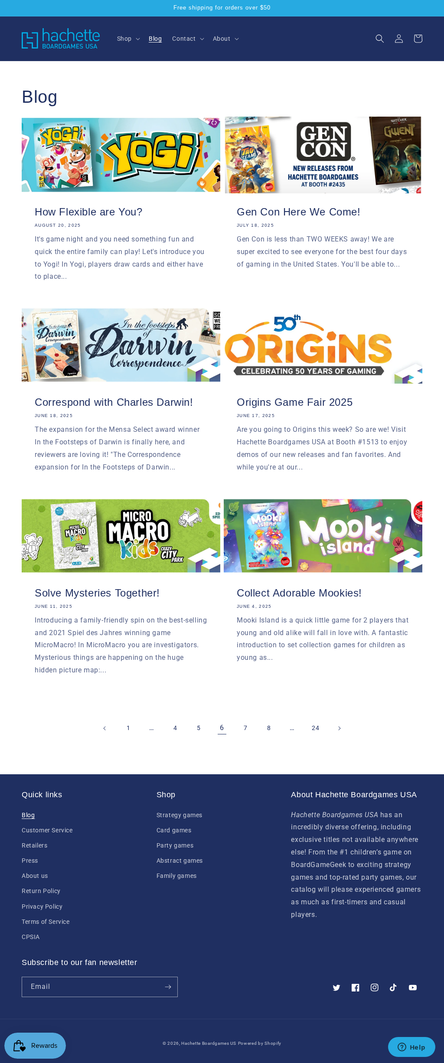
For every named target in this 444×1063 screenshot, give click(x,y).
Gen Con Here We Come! (299, 212)
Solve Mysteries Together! (97, 593)
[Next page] (339, 728)
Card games (174, 830)
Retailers (34, 845)
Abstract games (180, 860)
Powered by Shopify (260, 1043)
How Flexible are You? (89, 212)
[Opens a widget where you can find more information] (411, 1048)
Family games (177, 875)
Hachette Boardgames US (208, 1043)
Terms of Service (46, 921)
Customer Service (47, 830)
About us (35, 875)
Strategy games (179, 815)
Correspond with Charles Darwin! (114, 402)
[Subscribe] (167, 987)
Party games (175, 845)
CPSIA (31, 936)
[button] (128, 38)
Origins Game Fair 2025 (295, 402)
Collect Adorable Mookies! (299, 593)
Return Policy (41, 890)
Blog (28, 815)
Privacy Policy (42, 906)
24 (315, 727)
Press (30, 860)
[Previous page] (104, 728)
